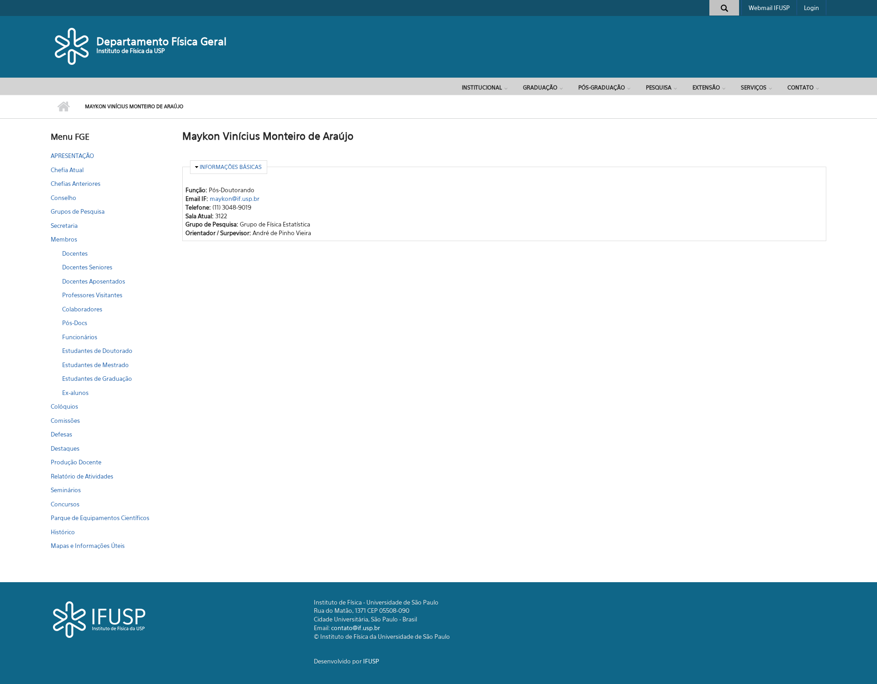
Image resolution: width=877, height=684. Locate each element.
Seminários (66, 490)
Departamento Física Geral (161, 41)
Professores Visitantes (92, 295)
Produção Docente (76, 462)
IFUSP (371, 661)
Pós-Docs (74, 322)
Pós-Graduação (601, 87)
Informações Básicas (231, 166)
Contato (800, 87)
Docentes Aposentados (93, 281)
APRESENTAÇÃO (72, 155)
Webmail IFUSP (769, 7)
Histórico (63, 532)
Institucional (482, 87)
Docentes (75, 253)
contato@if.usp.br (355, 627)
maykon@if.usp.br (234, 198)
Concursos (65, 504)
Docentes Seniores (87, 267)
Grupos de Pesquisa (78, 211)
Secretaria (64, 225)
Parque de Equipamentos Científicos (100, 517)
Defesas (61, 434)
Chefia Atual (67, 170)
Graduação (540, 87)
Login (811, 7)
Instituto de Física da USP (130, 50)
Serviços (753, 87)
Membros (64, 239)
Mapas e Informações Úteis (88, 545)
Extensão (706, 87)
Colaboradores (82, 309)
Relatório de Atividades (82, 476)
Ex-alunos (75, 392)
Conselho (63, 197)
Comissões (65, 420)
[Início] (72, 45)
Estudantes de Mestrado (95, 364)
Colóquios (64, 406)
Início (63, 106)
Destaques (65, 448)
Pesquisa (658, 87)
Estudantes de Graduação (97, 378)
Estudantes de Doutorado (97, 350)
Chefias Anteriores (75, 183)
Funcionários (79, 337)
